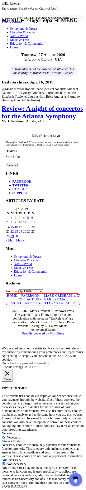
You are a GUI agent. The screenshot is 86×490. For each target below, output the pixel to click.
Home (14, 47)
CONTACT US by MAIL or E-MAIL (43, 299)
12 (28, 222)
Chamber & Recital (22, 32)
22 (12, 231)
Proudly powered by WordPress (43, 333)
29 (12, 236)
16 (16, 227)
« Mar (10, 240)
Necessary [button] (8, 433)
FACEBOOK (21, 181)
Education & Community (26, 43)
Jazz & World (19, 36)
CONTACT (20, 189)
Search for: (13, 156)
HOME (12, 295)
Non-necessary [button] (11, 460)
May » (20, 240)
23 (16, 231)
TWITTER (20, 185)
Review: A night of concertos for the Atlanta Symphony (42, 112)
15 (12, 227)
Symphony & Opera (23, 28)
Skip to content (12, 21)
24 (20, 231)
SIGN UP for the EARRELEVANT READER (43, 303)
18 (24, 227)
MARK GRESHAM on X (61, 295)
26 (28, 231)
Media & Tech (19, 40)
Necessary (13, 437)
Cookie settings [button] (13, 367)
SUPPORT (20, 193)
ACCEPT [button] (31, 367)
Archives (12, 291)
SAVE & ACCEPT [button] (14, 486)
